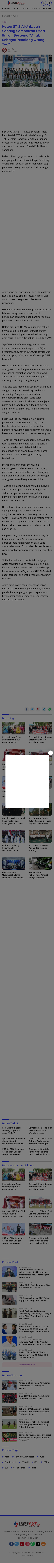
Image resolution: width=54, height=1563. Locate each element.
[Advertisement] (27, 781)
